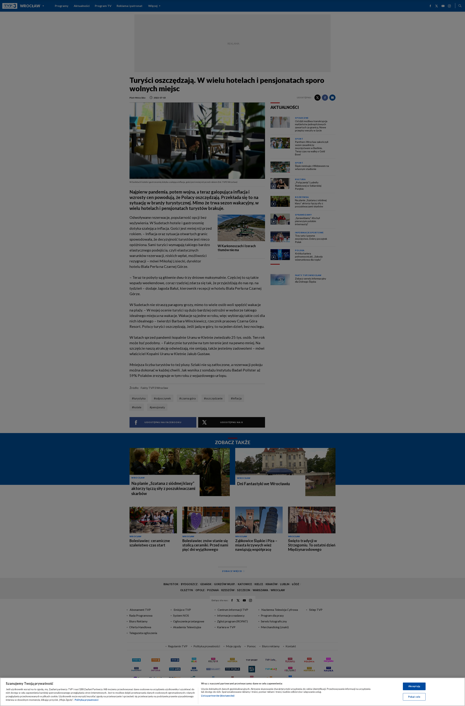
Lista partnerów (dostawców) (217, 695)
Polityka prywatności (86, 699)
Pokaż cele (414, 696)
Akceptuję (414, 686)
